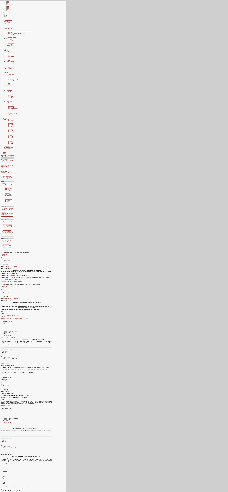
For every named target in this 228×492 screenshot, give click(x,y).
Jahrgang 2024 (10, 123)
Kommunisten (4, 216)
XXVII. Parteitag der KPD (7, 246)
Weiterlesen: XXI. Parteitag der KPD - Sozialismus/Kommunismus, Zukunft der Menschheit (15, 318)
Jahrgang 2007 (10, 143)
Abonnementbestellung (9, 147)
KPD (8, 211)
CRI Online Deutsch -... (8, 199)
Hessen (6, 57)
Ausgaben (7, 119)
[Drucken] (5, 254)
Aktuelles (9, 91)
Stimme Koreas (7, 196)
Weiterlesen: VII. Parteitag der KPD (6, 463)
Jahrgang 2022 (10, 125)
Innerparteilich (7, 117)
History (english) (10, 44)
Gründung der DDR (11, 107)
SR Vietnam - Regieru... (9, 200)
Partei (6, 15)
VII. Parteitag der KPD (6, 438)
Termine (6, 50)
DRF (5, 213)
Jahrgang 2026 (10, 120)
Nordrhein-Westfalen (8, 68)
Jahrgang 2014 (10, 135)
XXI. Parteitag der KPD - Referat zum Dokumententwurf (15, 252)
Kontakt (9, 60)
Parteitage (8, 260)
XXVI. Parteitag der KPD (7, 247)
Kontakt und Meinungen (11, 103)
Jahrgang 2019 (10, 129)
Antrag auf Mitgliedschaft (9, 28)
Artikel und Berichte (8, 20)
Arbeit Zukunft (7, 185)
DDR (2, 214)
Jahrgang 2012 (10, 137)
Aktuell (9, 55)
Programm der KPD (11, 34)
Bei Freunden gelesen (8, 23)
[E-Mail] (4, 255)
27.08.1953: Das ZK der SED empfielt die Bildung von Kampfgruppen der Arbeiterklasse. (7, 161)
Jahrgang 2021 (10, 126)
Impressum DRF (8, 148)
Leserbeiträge (7, 22)
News (9, 102)
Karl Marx (9, 95)
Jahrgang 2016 (10, 132)
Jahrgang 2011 (10, 138)
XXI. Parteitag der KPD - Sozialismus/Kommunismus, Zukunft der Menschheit (20, 284)
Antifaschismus (4, 208)
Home (6, 155)
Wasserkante (7, 85)
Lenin (12, 212)
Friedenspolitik (10, 114)
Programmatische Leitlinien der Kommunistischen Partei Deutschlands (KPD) (20, 31)
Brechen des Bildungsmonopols (13, 108)
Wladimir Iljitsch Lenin (11, 97)
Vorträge (6, 21)
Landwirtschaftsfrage (11, 109)
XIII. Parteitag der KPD (6, 349)
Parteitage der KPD (7, 266)
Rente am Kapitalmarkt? (7, 230)
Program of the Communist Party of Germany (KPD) (16, 35)
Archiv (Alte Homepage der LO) (13, 79)
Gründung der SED (11, 106)
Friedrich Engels (10, 96)
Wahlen (6, 49)
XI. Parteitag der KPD (6, 408)
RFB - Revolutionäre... (8, 190)
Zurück (4, 476)
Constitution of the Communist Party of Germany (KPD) (16, 33)
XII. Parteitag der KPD (6, 377)
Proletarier (5, 210)
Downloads (7, 51)
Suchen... (2, 156)
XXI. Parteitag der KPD (16, 266)
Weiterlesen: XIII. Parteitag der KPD (6, 374)
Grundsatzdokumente (8, 29)
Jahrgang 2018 (10, 130)
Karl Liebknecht (8, 212)
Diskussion (7, 26)
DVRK (9, 208)
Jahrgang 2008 (10, 142)
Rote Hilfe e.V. (7, 193)
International (7, 17)
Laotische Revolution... (8, 202)
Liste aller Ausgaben (11, 92)
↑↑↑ (1, 489)
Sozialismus (3, 212)
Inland (6, 16)
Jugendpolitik (10, 112)
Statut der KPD (10, 32)
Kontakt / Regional (11, 56)
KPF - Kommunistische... (9, 184)
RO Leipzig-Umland (11, 74)
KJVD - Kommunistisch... (9, 187)
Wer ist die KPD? (10, 39)
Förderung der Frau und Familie (13, 113)
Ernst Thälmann (9, 209)
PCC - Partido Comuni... (9, 201)
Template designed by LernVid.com (16, 490)
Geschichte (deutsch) (11, 43)
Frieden (2, 213)
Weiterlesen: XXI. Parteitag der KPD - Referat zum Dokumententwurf (12, 281)
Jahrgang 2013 (10, 136)
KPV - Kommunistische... (9, 195)
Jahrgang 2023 (10, 124)
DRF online (7, 146)
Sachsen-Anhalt (7, 77)
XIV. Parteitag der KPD (6, 321)
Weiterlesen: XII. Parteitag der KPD (6, 405)
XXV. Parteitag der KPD (7, 245)
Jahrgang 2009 (10, 141)
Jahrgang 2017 (10, 131)
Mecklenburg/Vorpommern (9, 61)
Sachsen (6, 72)
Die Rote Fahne (9, 213)
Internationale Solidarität (12, 115)
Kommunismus (6, 214)
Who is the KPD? (10, 40)
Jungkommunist (10, 46)
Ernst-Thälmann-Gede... (9, 188)
